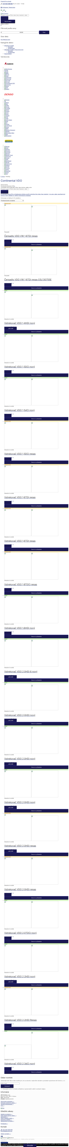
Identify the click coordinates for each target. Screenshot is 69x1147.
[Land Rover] (8, 125)
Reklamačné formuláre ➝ (7, 1121)
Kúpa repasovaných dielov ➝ (8, 1115)
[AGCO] (8, 67)
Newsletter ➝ (4, 1117)
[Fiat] (6, 104)
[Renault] (7, 153)
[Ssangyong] (8, 164)
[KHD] (6, 121)
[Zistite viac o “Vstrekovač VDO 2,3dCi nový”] (8, 1068)
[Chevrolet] (7, 79)
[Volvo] (6, 172)
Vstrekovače (11, 48)
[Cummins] (7, 84)
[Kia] (5, 123)
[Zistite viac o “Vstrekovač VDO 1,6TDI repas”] (8, 502)
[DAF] (6, 87)
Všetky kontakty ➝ (6, 1133)
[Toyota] (7, 168)
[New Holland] (8, 145)
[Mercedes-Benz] (9, 133)
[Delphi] (6, 89)
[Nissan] (6, 146)
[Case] (6, 76)
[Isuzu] (6, 112)
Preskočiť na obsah (6, 1)
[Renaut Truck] (8, 155)
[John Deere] (8, 120)
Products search (5, 15)
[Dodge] (6, 100)
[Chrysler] (7, 80)
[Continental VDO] (9, 83)
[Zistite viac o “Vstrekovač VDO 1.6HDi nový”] (8, 633)
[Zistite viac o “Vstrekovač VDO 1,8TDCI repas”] (8, 589)
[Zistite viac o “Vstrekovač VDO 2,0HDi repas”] (8, 894)
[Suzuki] (6, 166)
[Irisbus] (6, 111)
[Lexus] (6, 127)
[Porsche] (7, 152)
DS (5, 101)
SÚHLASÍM (30, 1145)
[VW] (6, 174)
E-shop (3, 176)
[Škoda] (6, 162)
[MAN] (6, 128)
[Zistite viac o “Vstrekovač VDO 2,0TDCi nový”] (8, 938)
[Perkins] (7, 149)
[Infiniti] (6, 110)
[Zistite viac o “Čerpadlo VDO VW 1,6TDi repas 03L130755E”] (8, 284)
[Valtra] (6, 169)
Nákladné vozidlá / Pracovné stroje (13, 49)
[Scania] (6, 158)
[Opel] (6, 148)
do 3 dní (10, 328)
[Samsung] (7, 156)
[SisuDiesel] (7, 161)
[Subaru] (7, 165)
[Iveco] (6, 114)
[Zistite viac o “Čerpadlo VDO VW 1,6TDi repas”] (8, 241)
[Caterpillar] (7, 77)
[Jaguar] (6, 115)
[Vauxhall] (7, 171)
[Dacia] (6, 86)
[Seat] (6, 159)
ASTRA (6, 70)
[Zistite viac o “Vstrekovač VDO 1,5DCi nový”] (8, 371)
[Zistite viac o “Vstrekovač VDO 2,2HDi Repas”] (8, 1025)
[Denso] (8, 98)
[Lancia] (6, 124)
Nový (2, 39)
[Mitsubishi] (7, 135)
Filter (44, 32)
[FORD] (6, 105)
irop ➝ (2, 1105)
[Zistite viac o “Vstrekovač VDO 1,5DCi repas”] (8, 459)
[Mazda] (6, 131)
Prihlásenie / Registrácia (8, 7)
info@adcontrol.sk (7, 1131)
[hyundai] (7, 108)
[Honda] (6, 107)
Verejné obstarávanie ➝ (7, 1104)
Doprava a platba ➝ (6, 1119)
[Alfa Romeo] (8, 69)
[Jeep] (6, 118)
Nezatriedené (8, 53)
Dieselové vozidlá (9, 45)
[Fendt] (6, 102)
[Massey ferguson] (9, 130)
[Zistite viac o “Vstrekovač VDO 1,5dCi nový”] (8, 415)
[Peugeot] (7, 151)
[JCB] (6, 117)
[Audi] (6, 72)
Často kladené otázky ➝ (7, 1118)
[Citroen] (7, 82)
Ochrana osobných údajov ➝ (8, 1103)
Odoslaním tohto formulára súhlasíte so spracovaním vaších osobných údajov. (24, 1089)
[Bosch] (6, 74)
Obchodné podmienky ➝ (7, 1101)
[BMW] (6, 73)
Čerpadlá (10, 47)
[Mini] (6, 134)
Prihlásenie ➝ (4, 1123)
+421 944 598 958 (7, 1129)
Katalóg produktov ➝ (6, 1114)
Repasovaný (7, 39)
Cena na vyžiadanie (36, 244)
